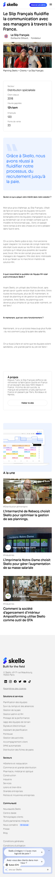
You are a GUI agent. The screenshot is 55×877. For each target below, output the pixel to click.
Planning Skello (10, 70)
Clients (23, 70)
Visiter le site (27, 403)
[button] (50, 4)
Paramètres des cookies (14, 688)
